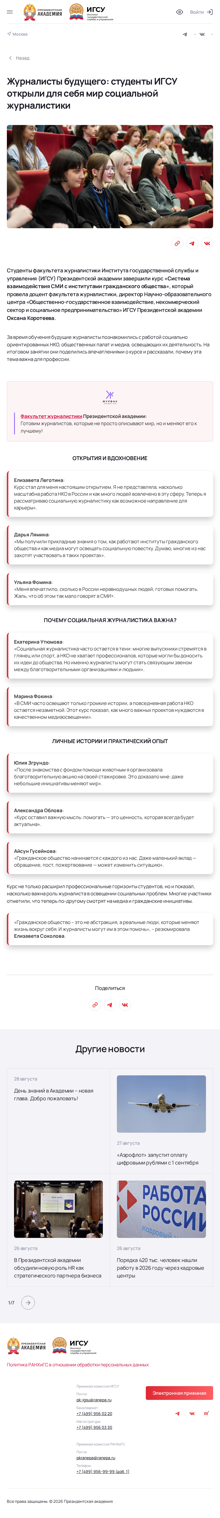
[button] (28, 1303)
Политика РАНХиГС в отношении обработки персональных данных (78, 1364)
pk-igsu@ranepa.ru (93, 1399)
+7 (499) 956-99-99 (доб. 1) (102, 1471)
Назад (23, 58)
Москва (20, 34)
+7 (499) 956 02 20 (94, 1413)
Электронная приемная (179, 1393)
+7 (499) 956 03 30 (94, 1427)
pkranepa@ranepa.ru (95, 1457)
